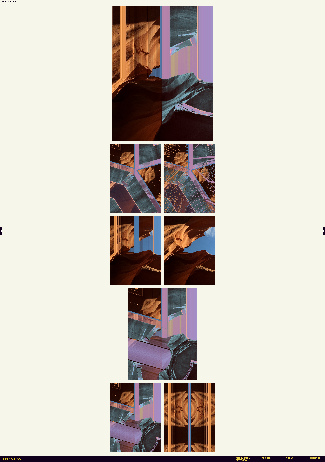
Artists (266, 458)
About (289, 458)
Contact (315, 458)
